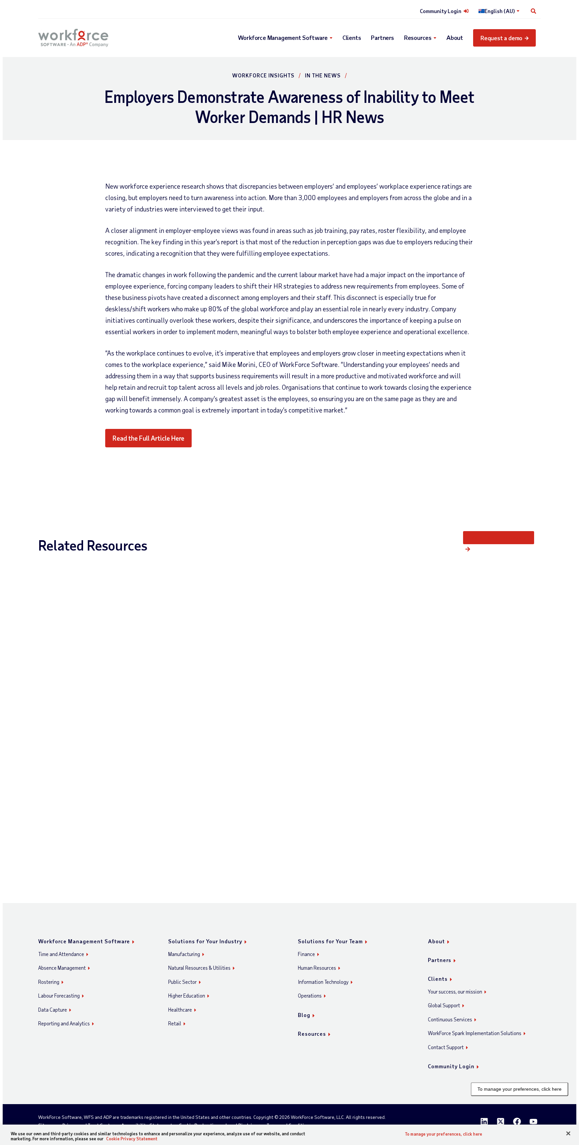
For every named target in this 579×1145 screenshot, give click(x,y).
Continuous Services (450, 1019)
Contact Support (446, 1047)
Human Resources (317, 968)
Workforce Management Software (283, 37)
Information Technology (323, 982)
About (454, 37)
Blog (304, 1015)
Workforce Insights (263, 75)
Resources (418, 37)
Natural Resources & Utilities (199, 968)
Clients (351, 37)
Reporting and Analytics (64, 1023)
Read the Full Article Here (148, 438)
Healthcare (180, 1010)
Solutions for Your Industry (205, 941)
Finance (306, 954)
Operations (310, 996)
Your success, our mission (455, 992)
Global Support (444, 1005)
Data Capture (52, 1010)
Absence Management (62, 968)
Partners (382, 37)
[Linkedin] (484, 1121)
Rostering (48, 982)
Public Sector (182, 982)
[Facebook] (517, 1121)
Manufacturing (184, 954)
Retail (174, 1023)
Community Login (440, 11)
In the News (323, 75)
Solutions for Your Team (330, 941)
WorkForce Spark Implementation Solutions (474, 1033)
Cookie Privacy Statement (131, 1138)
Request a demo (501, 38)
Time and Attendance (61, 954)
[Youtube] (533, 1121)
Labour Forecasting (59, 996)
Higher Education (186, 996)
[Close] (568, 1133)
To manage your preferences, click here (519, 1089)
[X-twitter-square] (500, 1121)
